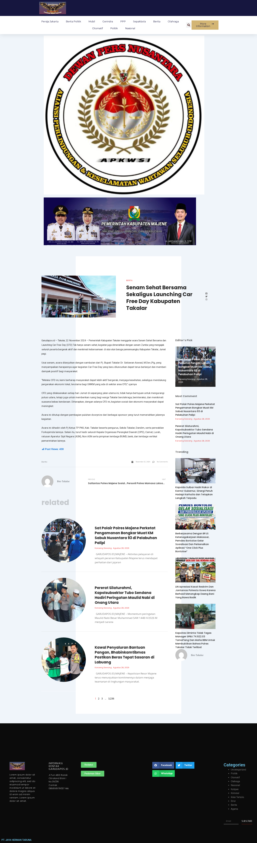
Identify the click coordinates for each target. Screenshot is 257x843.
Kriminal (235, 793)
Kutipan (235, 789)
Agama (234, 809)
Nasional (130, 28)
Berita (156, 21)
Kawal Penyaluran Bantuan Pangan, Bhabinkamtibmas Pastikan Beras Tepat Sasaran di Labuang (124, 655)
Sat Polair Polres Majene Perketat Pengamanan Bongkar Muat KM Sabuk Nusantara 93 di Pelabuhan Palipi (126, 535)
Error (233, 801)
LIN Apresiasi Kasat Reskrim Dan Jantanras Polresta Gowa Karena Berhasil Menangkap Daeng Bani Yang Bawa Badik (195, 592)
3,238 (111, 698)
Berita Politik (73, 21)
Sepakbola (139, 21)
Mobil (91, 21)
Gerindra (107, 21)
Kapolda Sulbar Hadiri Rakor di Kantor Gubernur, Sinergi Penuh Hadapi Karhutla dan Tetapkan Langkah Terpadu (194, 493)
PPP (123, 21)
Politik (114, 28)
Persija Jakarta (49, 21)
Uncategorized (238, 769)
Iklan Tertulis (237, 797)
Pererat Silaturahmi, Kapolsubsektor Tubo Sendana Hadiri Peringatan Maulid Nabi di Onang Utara (125, 595)
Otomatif (97, 28)
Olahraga (173, 21)
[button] (188, 25)
